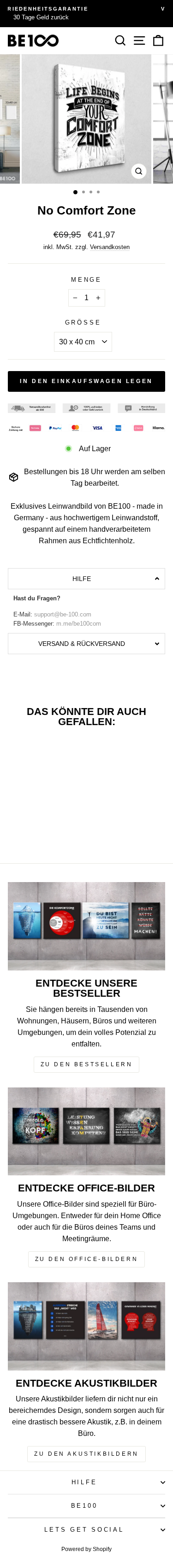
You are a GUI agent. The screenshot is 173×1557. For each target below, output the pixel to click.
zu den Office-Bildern (86, 1259)
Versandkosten (110, 247)
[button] (86, 578)
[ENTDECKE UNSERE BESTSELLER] (86, 926)
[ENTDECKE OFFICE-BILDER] (86, 1131)
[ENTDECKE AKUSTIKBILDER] (86, 1326)
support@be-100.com (62, 614)
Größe (83, 323)
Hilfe (84, 1482)
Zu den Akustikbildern (86, 1454)
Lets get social (84, 1530)
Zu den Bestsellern (87, 1064)
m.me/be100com (78, 624)
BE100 (84, 1506)
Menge (86, 280)
